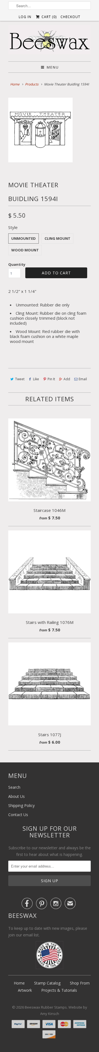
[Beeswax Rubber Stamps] (49, 41)
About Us (16, 796)
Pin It (51, 379)
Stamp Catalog (47, 983)
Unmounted (23, 238)
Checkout (70, 16)
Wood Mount (25, 250)
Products (31, 84)
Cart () (48, 16)
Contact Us (18, 814)
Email (83, 379)
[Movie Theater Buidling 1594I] (40, 130)
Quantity (16, 264)
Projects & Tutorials (59, 990)
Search (14, 787)
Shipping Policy (21, 805)
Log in (25, 16)
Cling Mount (57, 238)
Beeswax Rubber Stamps (46, 1007)
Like (36, 379)
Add (67, 379)
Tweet (19, 379)
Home (19, 983)
